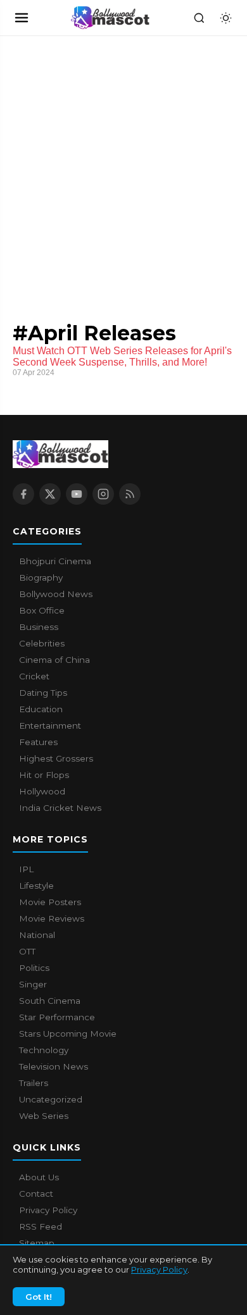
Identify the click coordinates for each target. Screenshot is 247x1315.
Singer (33, 984)
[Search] (198, 17)
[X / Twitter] (50, 494)
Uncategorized (50, 1099)
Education (41, 709)
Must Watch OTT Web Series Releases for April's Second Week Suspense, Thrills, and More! (122, 356)
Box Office (42, 610)
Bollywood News (55, 594)
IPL (26, 869)
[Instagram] (103, 494)
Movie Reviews (51, 918)
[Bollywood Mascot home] (110, 17)
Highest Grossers (56, 758)
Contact (36, 1193)
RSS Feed (40, 1226)
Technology (43, 1050)
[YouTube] (76, 494)
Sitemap (36, 1243)
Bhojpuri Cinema (55, 561)
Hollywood (42, 791)
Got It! (38, 1297)
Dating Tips (43, 693)
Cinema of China (54, 660)
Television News (53, 1066)
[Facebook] (23, 494)
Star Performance (57, 1017)
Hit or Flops (44, 775)
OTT (27, 951)
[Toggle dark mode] (225, 17)
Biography (41, 577)
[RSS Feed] (130, 494)
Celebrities (42, 643)
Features (38, 742)
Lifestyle (36, 885)
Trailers (33, 1083)
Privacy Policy (159, 1269)
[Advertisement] (95, 165)
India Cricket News (60, 808)
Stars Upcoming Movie (68, 1033)
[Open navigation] (21, 17)
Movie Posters (50, 902)
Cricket (34, 676)
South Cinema (49, 1001)
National (37, 935)
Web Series (43, 1116)
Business (38, 627)
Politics (34, 968)
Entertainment (50, 725)
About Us (39, 1177)
